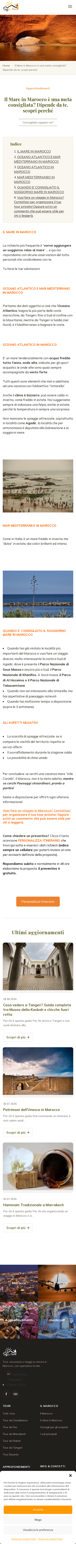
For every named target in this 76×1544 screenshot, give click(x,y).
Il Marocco (49, 1406)
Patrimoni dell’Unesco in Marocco (31, 1109)
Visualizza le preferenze (38, 1530)
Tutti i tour (9, 1413)
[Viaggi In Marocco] (26, 6)
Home (6, 65)
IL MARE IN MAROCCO (34, 151)
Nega (38, 1519)
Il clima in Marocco (51, 1420)
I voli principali (48, 1434)
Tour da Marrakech (14, 1434)
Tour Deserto (11, 1454)
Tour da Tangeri (12, 1447)
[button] (70, 1475)
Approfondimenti (16, 1466)
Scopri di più (18, 1037)
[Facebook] (6, 1394)
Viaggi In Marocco (22, 1352)
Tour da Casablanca (15, 1420)
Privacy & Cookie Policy (23, 1539)
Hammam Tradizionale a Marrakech (33, 1205)
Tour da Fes (10, 1427)
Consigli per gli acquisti (54, 1427)
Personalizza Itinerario (38, 901)
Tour (7, 1406)
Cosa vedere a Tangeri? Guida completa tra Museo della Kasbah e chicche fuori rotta (37, 1010)
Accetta (38, 1509)
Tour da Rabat (11, 1440)
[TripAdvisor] (15, 1394)
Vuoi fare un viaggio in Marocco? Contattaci (36, 810)
